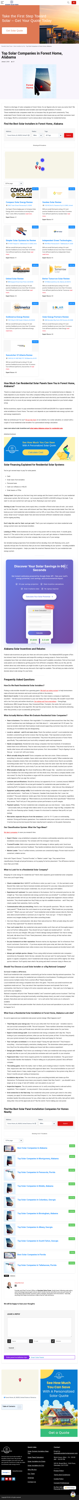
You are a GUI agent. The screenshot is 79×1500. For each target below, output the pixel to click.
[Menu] (2, 2)
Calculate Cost (35, 452)
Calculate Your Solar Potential (39, 596)
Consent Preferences (61, 1483)
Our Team (31, 1474)
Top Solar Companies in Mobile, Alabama (35, 1186)
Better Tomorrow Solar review (56, 279)
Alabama (12, 1275)
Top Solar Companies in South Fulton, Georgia (37, 1241)
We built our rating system (49, 690)
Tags (46, 131)
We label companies (11, 832)
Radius (34, 131)
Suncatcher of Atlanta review (19, 355)
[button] (37, 164)
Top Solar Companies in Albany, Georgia (35, 1227)
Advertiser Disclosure (10, 434)
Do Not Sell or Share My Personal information (62, 1488)
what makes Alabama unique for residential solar (46, 428)
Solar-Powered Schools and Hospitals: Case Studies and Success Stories (51, 1357)
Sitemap (31, 1478)
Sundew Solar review (51, 202)
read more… (29, 214)
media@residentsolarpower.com (66, 1453)
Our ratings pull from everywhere (45, 701)
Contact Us (32, 1482)
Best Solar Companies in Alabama (32, 1148)
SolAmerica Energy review (17, 317)
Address (8, 131)
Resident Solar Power (7, 46)
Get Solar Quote (74, 2)
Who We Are (32, 1470)
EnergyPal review (17, 1471)
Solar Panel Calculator (36, 1457)
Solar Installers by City (19, 46)
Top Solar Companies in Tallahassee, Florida (36, 1265)
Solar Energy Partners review (55, 317)
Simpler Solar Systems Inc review (21, 240)
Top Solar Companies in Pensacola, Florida (36, 1172)
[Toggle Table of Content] (18, 1407)
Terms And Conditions (62, 1475)
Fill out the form (30, 420)
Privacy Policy (59, 1471)
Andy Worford (19, 1283)
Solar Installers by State (36, 1461)
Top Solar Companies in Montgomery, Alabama (38, 1158)
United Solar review (15, 279)
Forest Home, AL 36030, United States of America (20, 1397)
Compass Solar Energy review (19, 202)
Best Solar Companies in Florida (31, 1254)
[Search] (68, 2)
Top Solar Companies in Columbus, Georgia (36, 1200)
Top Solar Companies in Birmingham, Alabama (37, 1213)
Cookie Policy (58, 1479)
